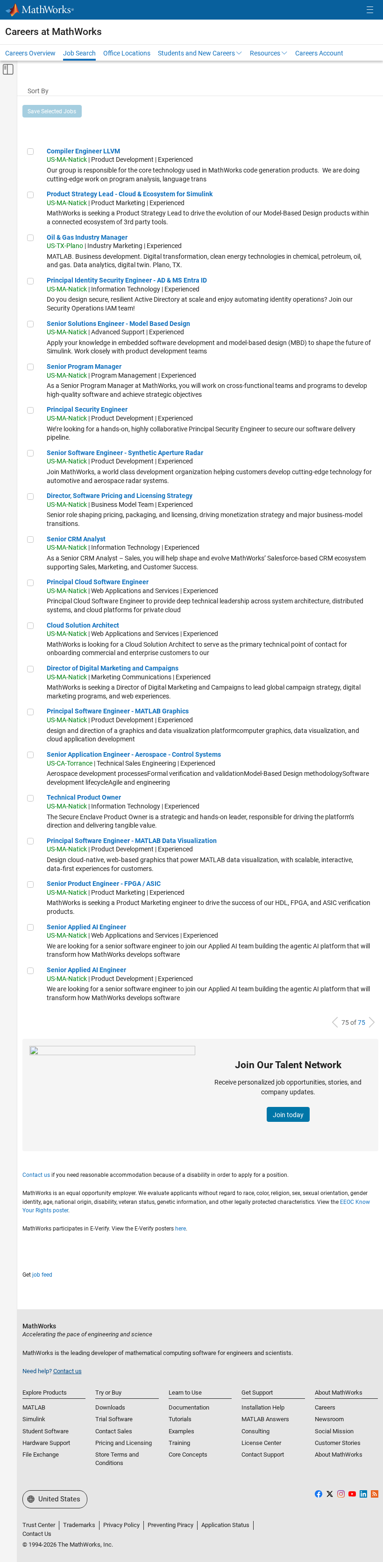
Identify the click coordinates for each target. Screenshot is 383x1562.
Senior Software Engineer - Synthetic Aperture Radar (125, 452)
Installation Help (262, 1407)
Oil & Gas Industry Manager (87, 237)
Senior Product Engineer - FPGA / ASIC (104, 883)
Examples (181, 1431)
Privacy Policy (121, 1524)
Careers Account (319, 53)
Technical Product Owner (84, 797)
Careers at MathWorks (53, 31)
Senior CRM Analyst (76, 539)
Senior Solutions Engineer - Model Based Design (118, 323)
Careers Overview (30, 53)
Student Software (45, 1431)
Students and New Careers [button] (196, 53)
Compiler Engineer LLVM (83, 151)
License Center (261, 1442)
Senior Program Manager (84, 366)
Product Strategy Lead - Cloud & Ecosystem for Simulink (130, 194)
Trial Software (114, 1419)
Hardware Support (46, 1442)
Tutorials (180, 1419)
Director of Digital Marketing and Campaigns (112, 668)
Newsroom (329, 1419)
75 (361, 1022)
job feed (42, 1275)
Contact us (36, 1175)
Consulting (255, 1431)
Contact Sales (113, 1431)
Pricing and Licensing (123, 1442)
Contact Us (36, 1533)
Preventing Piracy (170, 1524)
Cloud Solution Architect (83, 625)
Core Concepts (188, 1454)
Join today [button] (288, 1115)
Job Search (79, 53)
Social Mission (334, 1431)
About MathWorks (338, 1454)
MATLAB (33, 1407)
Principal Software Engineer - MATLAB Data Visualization (132, 840)
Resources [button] (265, 53)
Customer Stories (338, 1442)
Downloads (110, 1407)
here (180, 1228)
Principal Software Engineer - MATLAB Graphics (118, 711)
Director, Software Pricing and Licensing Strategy (119, 495)
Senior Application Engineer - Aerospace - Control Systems (134, 754)
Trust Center (38, 1524)
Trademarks (79, 1524)
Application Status (225, 1524)
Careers (325, 1407)
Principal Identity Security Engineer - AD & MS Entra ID (127, 280)
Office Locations (126, 53)
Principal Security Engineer (87, 409)
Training (179, 1442)
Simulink (33, 1419)
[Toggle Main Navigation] (369, 10)
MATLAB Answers (265, 1419)
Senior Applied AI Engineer (86, 927)
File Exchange (40, 1454)
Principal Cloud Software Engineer (98, 582)
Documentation (189, 1407)
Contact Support (262, 1454)
